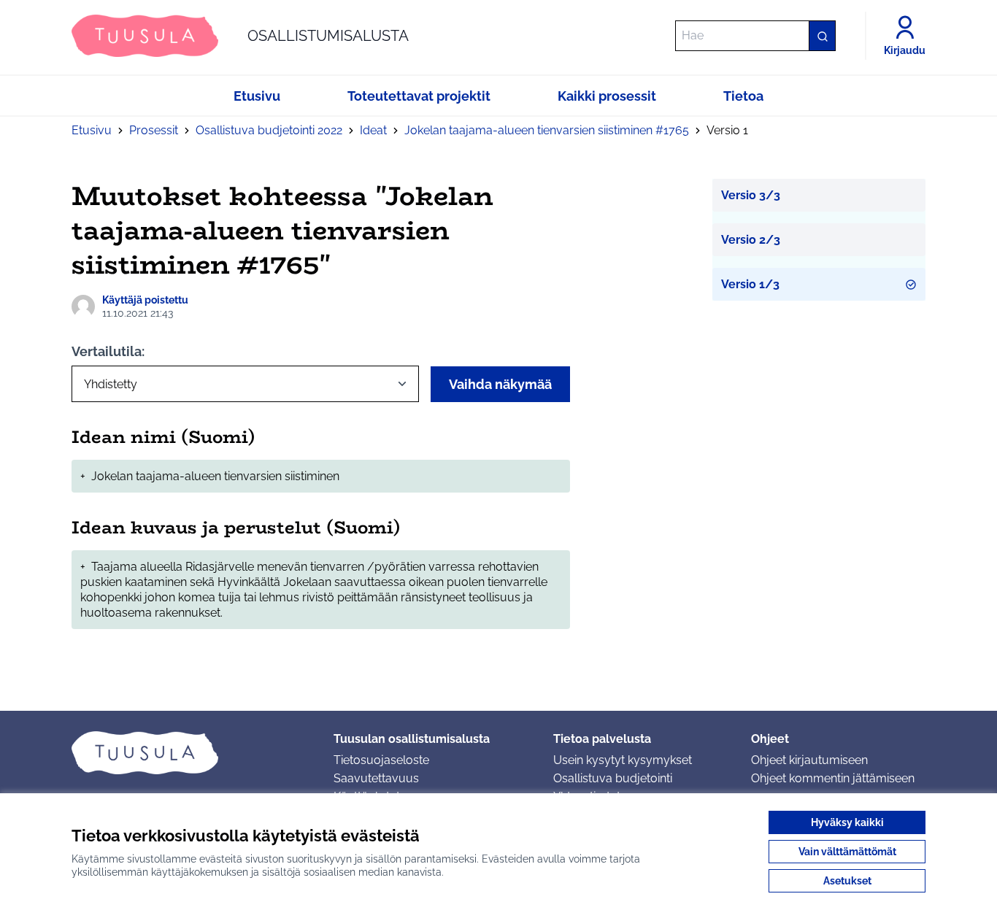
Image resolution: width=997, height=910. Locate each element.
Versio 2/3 (750, 240)
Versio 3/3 (750, 195)
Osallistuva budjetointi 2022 (269, 130)
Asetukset (847, 881)
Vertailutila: (108, 351)
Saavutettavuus (376, 778)
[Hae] (822, 35)
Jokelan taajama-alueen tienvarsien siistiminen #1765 (546, 130)
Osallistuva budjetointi (612, 778)
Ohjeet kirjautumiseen (809, 760)
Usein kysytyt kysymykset (622, 760)
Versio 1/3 (750, 284)
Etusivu (92, 130)
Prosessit (153, 130)
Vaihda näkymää (500, 384)
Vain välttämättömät (847, 851)
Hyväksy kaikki (847, 822)
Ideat (373, 130)
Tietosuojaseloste (381, 760)
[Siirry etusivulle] (191, 752)
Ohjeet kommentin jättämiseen (833, 778)
